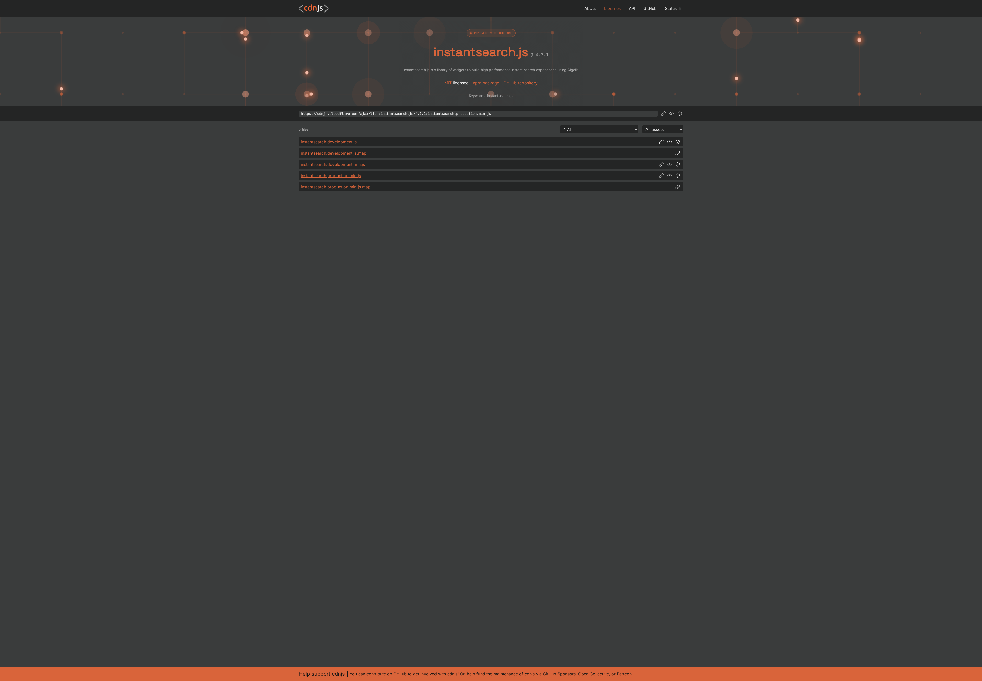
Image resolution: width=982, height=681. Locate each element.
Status (671, 8)
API (632, 8)
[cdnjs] (314, 8)
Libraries (612, 8)
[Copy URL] (663, 113)
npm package (486, 83)
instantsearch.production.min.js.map (336, 187)
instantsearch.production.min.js (331, 175)
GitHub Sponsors (559, 673)
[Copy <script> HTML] (671, 113)
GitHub (650, 8)
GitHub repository (520, 83)
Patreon (624, 673)
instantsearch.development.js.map (333, 153)
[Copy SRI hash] (679, 113)
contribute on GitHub (386, 673)
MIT (448, 83)
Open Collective (593, 673)
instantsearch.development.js (329, 142)
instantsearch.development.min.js (333, 164)
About (590, 8)
